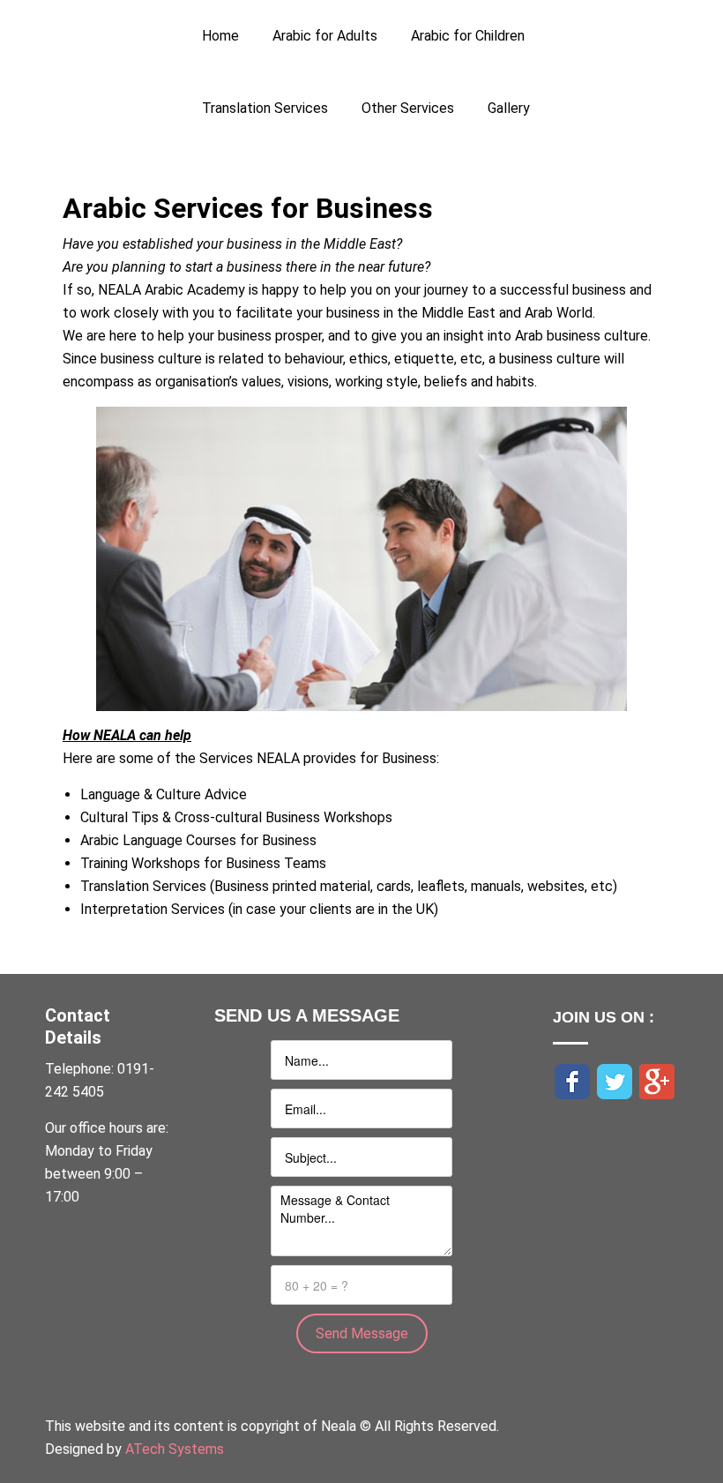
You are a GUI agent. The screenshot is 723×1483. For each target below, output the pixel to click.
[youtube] (554, 1112)
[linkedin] (561, 1112)
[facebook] (572, 1080)
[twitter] (614, 1080)
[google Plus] (656, 1080)
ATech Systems (174, 1449)
